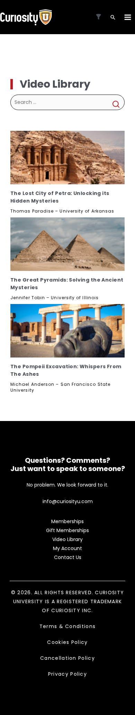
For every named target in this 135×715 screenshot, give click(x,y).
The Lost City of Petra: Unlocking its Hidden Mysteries (59, 197)
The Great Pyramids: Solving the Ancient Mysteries (66, 283)
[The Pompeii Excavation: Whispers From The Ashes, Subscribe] (67, 331)
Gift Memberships (67, 530)
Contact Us (67, 557)
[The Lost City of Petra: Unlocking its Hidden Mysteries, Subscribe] (67, 157)
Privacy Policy (67, 673)
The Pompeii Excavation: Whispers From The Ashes (66, 370)
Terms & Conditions (67, 626)
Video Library (67, 539)
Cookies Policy (67, 642)
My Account (67, 548)
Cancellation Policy (67, 658)
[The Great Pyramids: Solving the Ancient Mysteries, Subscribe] (67, 244)
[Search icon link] (113, 17)
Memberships (67, 521)
